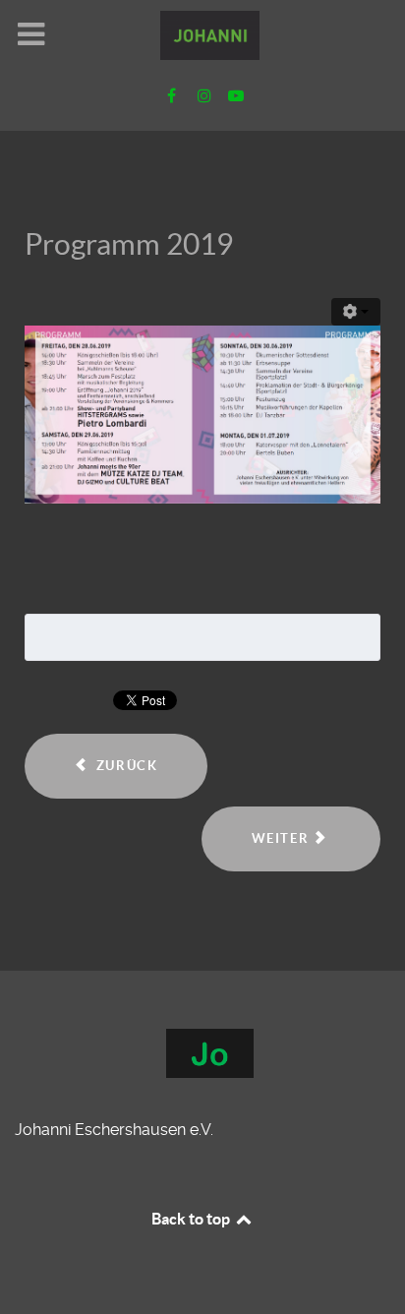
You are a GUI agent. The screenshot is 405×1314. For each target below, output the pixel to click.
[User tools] (355, 312)
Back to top (192, 1218)
